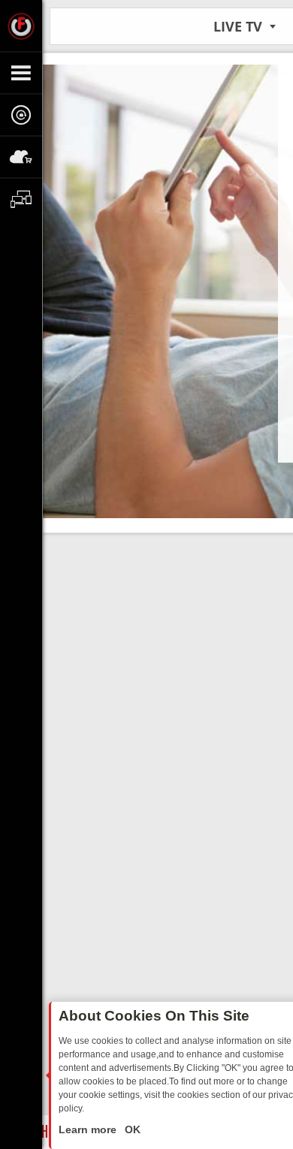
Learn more (89, 1129)
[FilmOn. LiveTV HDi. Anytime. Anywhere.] (21, 25)
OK (131, 1129)
